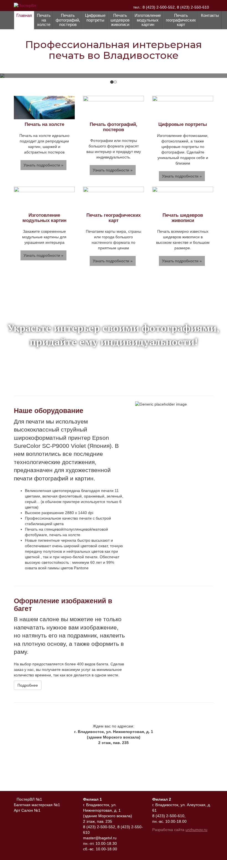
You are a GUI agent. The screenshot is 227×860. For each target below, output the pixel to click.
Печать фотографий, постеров (68, 20)
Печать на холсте (44, 20)
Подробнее (27, 685)
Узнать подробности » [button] (43, 165)
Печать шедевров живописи (120, 20)
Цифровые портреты (95, 17)
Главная (24, 15)
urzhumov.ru (196, 829)
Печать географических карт (181, 20)
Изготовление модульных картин (148, 20)
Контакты (210, 15)
